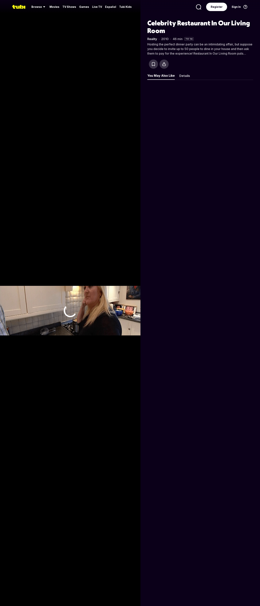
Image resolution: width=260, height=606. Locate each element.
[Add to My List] (153, 64)
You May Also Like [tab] (161, 75)
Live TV (97, 6)
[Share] (164, 64)
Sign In (236, 6)
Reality (152, 39)
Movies (54, 6)
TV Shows (69, 6)
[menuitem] (39, 7)
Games (84, 6)
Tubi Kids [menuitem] (125, 6)
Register (217, 6)
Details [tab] (184, 76)
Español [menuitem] (110, 6)
